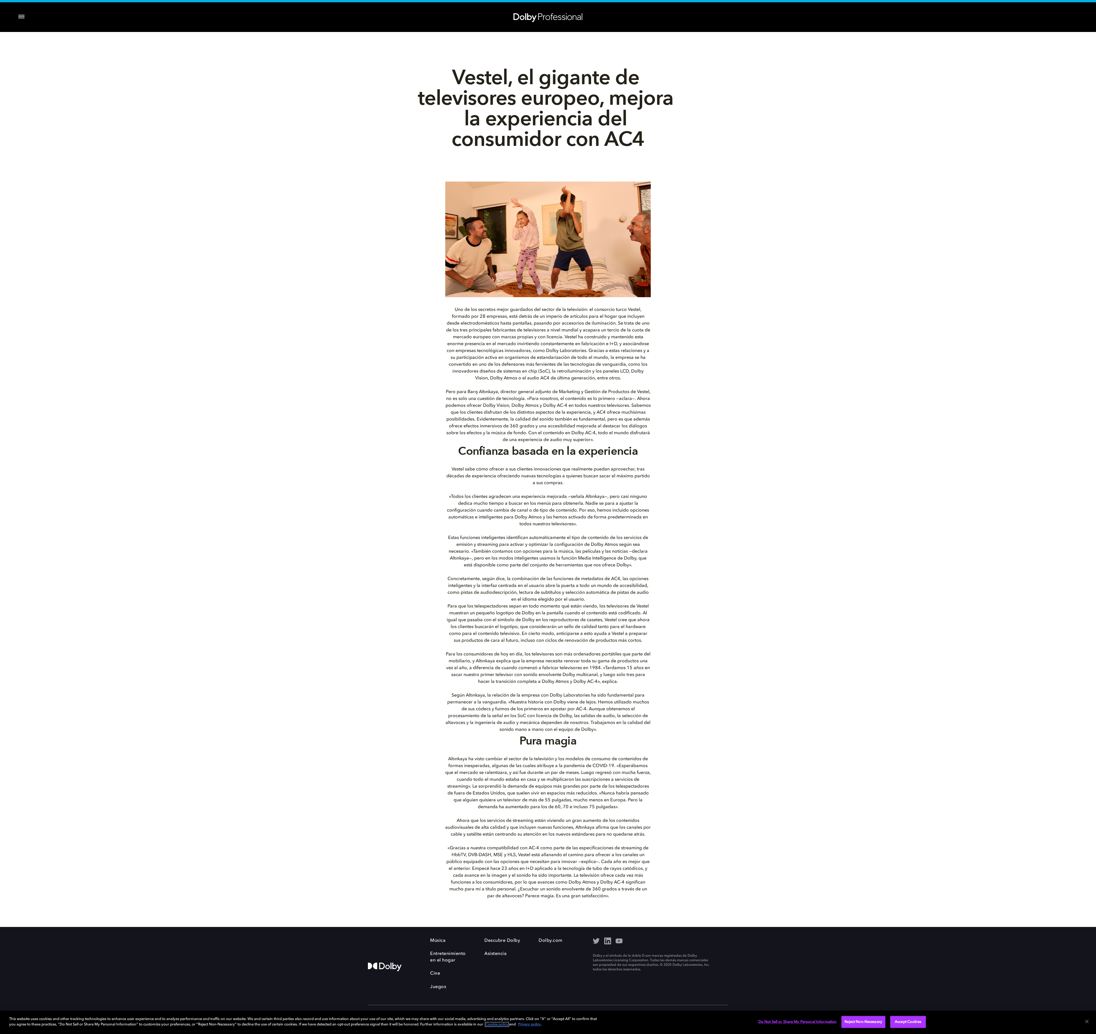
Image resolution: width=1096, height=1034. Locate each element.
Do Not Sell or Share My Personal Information (797, 1022)
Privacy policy (529, 1024)
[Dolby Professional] (548, 16)
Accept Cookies (908, 1022)
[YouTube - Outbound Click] (619, 942)
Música (438, 940)
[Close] (1087, 1021)
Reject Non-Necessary (863, 1022)
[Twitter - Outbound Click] (596, 942)
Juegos (438, 987)
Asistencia (495, 953)
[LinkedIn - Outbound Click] (607, 942)
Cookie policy (496, 1024)
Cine (435, 973)
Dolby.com (551, 940)
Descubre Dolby (502, 940)
